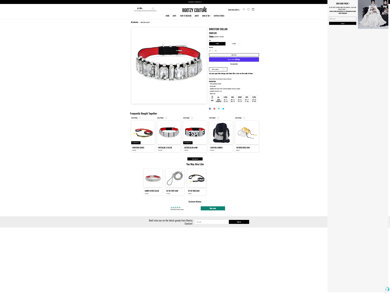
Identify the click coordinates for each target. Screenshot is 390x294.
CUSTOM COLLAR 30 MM (190, 147)
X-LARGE (234, 43)
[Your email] (212, 222)
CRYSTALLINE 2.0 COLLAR (165, 147)
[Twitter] (223, 108)
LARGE (217, 43)
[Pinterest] (214, 108)
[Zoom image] (169, 65)
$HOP (174, 16)
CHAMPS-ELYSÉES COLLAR (152, 191)
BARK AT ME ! (206, 16)
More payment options (234, 64)
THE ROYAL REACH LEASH (243, 147)
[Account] (244, 9)
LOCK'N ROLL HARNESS (216, 147)
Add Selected (195, 159)
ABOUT (197, 16)
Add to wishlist (215, 69)
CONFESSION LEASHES (138, 147)
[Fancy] (219, 108)
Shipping (211, 36)
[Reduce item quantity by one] (210, 51)
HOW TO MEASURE (186, 16)
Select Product (134, 118)
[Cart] (253, 9)
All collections (134, 22)
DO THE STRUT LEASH (172, 191)
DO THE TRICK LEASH (193, 191)
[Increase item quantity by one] (216, 51)
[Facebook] (210, 108)
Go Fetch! (139, 9)
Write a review (213, 208)
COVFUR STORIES (219, 16)
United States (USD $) (233, 10)
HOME (167, 16)
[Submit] (154, 8)
